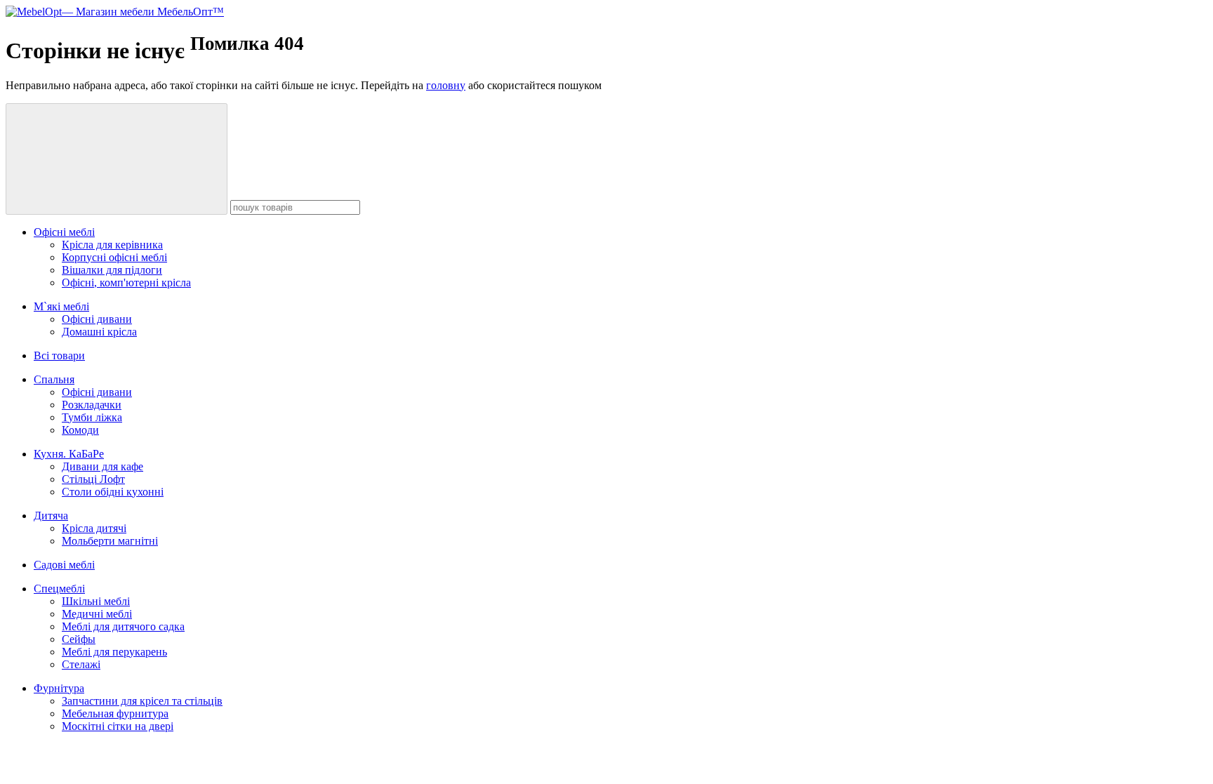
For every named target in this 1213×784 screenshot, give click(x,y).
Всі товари (59, 355)
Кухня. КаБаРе (69, 454)
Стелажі (81, 664)
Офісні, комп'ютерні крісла (126, 282)
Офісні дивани (97, 319)
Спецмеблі (59, 588)
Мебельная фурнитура (115, 713)
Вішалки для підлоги (112, 270)
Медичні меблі (97, 614)
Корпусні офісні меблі (114, 257)
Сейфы (78, 639)
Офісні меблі (64, 232)
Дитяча (51, 515)
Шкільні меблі (96, 601)
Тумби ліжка (92, 417)
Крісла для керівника (112, 245)
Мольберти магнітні (110, 541)
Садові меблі (64, 565)
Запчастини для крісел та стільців (142, 701)
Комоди (80, 430)
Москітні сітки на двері (117, 726)
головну (445, 85)
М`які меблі (61, 306)
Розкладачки (91, 405)
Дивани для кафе (102, 466)
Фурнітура (59, 688)
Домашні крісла (99, 332)
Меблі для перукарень (114, 652)
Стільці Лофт (93, 479)
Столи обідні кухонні (113, 492)
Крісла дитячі (94, 528)
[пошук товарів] (116, 159)
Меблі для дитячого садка (123, 626)
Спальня (54, 379)
